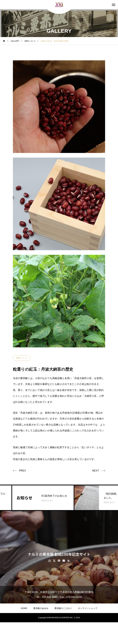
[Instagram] (49, 560)
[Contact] (64, 560)
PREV (22, 470)
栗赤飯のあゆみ (40, 608)
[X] (54, 560)
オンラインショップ (87, 608)
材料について (21, 358)
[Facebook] (59, 560)
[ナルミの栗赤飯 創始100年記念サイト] (59, 4)
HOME (24, 608)
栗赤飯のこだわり (63, 608)
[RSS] (68, 560)
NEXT (95, 470)
